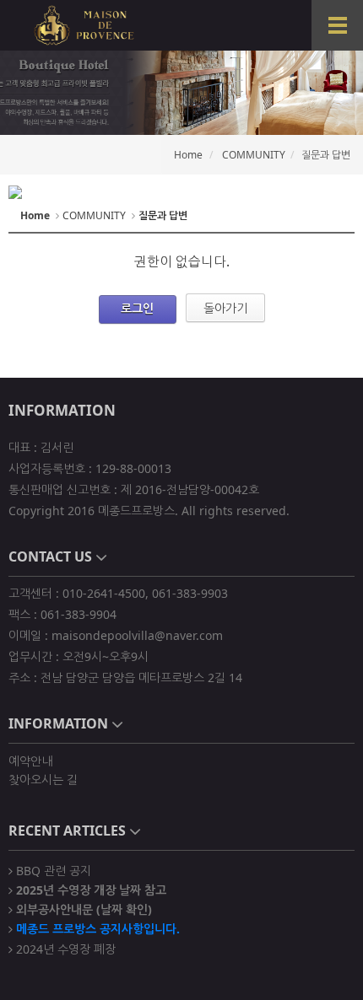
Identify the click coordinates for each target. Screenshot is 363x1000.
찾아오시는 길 (43, 780)
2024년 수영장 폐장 (64, 948)
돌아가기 (225, 308)
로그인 (137, 308)
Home (188, 155)
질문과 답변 (325, 155)
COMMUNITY (253, 155)
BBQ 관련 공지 (52, 870)
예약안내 (30, 761)
